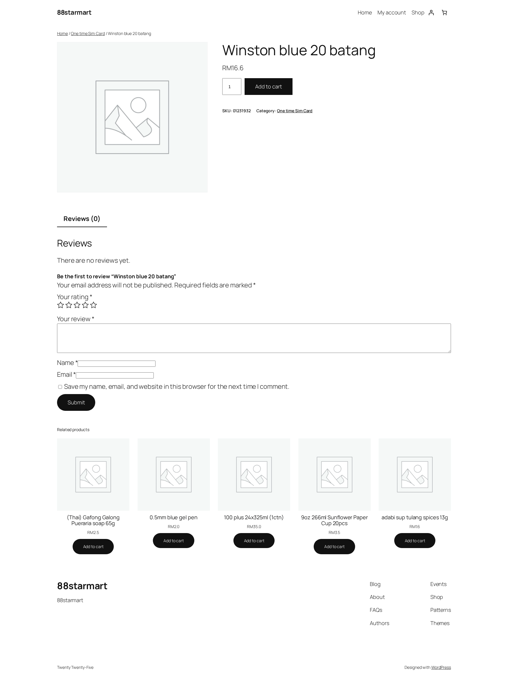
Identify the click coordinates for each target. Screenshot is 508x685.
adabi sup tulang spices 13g (415, 517)
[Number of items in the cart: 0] (444, 12)
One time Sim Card (88, 33)
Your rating (74, 296)
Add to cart (268, 86)
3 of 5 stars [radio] (77, 305)
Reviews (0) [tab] (82, 218)
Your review (75, 318)
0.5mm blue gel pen (173, 517)
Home (62, 33)
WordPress (441, 667)
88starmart (74, 12)
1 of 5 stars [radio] (60, 305)
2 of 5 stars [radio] (68, 305)
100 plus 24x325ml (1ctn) (254, 517)
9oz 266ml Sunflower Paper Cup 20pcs (334, 520)
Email (66, 374)
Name (67, 362)
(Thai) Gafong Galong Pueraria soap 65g (93, 520)
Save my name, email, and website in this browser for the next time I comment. (176, 386)
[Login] (431, 12)
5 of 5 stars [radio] (93, 305)
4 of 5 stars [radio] (85, 305)
